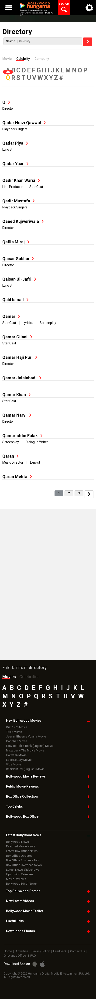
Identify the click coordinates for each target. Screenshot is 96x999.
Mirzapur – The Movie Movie (25, 750)
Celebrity (23, 59)
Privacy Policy (41, 951)
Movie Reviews (16, 879)
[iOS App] (42, 964)
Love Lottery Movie (18, 759)
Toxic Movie (14, 732)
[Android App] (34, 964)
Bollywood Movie (26, 776)
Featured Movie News (20, 846)
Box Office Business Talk (22, 860)
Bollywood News (17, 841)
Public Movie (22, 786)
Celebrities (29, 676)
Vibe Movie (13, 764)
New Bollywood (23, 720)
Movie (7, 59)
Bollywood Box (22, 816)
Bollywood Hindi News (21, 883)
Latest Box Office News (22, 851)
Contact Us (77, 951)
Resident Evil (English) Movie (25, 769)
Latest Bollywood (23, 835)
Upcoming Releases (19, 874)
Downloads (20, 931)
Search (10, 41)
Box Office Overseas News (24, 865)
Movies (9, 676)
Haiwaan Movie (16, 755)
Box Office (22, 796)
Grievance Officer (15, 955)
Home (8, 951)
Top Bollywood (23, 891)
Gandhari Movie (16, 741)
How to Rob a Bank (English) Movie (29, 746)
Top (14, 806)
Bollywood (24, 911)
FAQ (33, 955)
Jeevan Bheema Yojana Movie (26, 736)
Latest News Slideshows (22, 869)
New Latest (20, 901)
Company (41, 59)
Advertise (21, 951)
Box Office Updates (19, 855)
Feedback (60, 951)
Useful (15, 921)
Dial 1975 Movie (16, 727)
